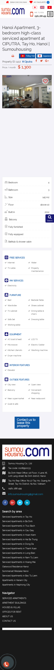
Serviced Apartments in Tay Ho (17, 517)
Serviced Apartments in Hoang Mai (19, 562)
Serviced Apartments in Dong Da (18, 544)
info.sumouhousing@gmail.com (25, 494)
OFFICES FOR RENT (11, 612)
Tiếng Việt (30, 56)
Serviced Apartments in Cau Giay (18, 530)
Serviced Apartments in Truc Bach (18, 526)
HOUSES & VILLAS (11, 607)
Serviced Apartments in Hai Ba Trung (20, 539)
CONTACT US (9, 621)
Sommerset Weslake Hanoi (15, 571)
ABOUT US (7, 616)
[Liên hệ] (6, 666)
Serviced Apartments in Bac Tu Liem (19, 575)
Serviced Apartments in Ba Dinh (17, 521)
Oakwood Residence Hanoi (15, 566)
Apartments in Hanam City (14, 580)
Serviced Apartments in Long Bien (18, 553)
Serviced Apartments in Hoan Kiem (19, 535)
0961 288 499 (40, 16)
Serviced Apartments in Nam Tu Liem (20, 557)
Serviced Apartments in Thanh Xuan (19, 548)
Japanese (47, 56)
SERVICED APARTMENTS (14, 598)
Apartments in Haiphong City (16, 584)
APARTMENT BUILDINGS (14, 603)
